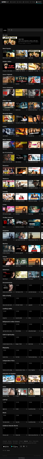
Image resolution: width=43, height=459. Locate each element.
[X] (26, 446)
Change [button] (8, 450)
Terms (30, 441)
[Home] (5, 1)
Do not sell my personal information (29, 443)
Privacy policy (35, 441)
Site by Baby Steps (37, 455)
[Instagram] (21, 446)
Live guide (5, 441)
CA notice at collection (7, 443)
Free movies (15, 441)
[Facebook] (24, 446)
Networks (26, 441)
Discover (10, 441)
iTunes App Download (6, 447)
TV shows (21, 441)
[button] (21, 41)
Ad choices (15, 443)
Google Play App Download (15, 447)
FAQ (19, 443)
